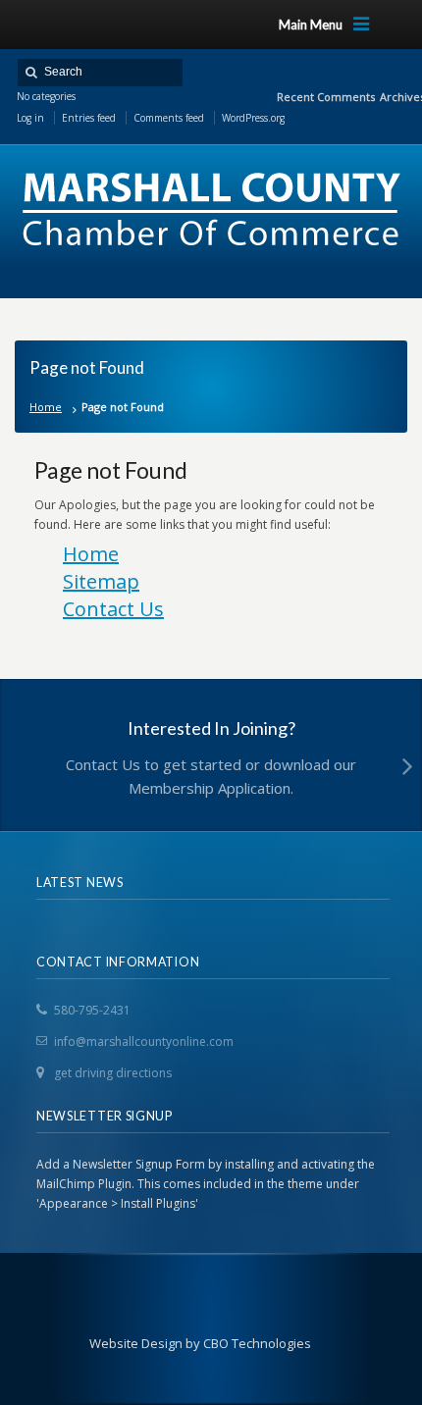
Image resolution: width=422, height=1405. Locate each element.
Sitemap (101, 581)
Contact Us (113, 609)
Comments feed (168, 118)
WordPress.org (253, 118)
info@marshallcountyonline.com (144, 1041)
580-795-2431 (92, 1010)
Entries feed (89, 118)
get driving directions (113, 1073)
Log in (30, 118)
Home (45, 406)
